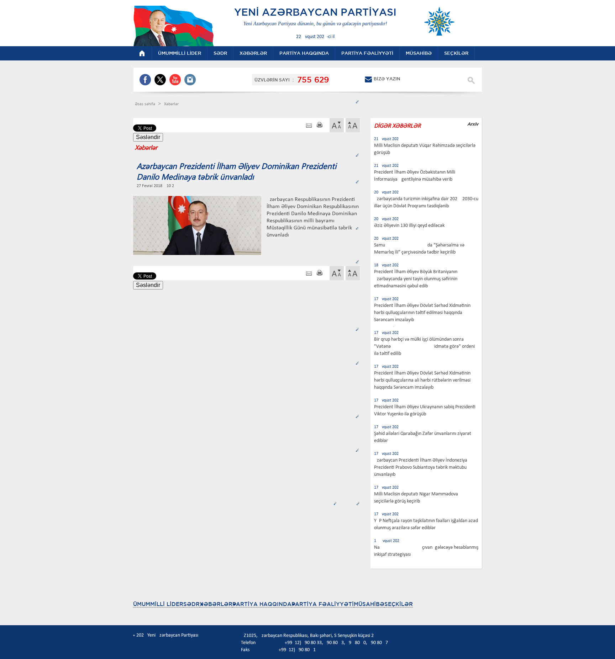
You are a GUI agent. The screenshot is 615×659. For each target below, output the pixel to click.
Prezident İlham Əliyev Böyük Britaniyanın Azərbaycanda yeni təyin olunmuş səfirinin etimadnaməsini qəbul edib (415, 279)
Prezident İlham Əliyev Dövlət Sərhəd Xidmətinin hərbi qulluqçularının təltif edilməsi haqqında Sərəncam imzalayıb (422, 313)
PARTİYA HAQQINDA (261, 604)
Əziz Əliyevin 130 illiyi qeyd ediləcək (409, 225)
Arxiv (472, 124)
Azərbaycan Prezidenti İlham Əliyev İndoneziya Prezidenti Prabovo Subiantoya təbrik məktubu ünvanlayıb (420, 467)
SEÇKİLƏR (398, 604)
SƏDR (191, 604)
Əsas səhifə (145, 104)
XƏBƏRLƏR (216, 604)
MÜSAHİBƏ (369, 604)
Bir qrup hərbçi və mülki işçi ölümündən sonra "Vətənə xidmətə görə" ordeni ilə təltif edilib (424, 346)
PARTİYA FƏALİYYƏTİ (322, 604)
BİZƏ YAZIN (387, 78)
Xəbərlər (171, 104)
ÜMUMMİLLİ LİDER (158, 604)
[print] (319, 126)
